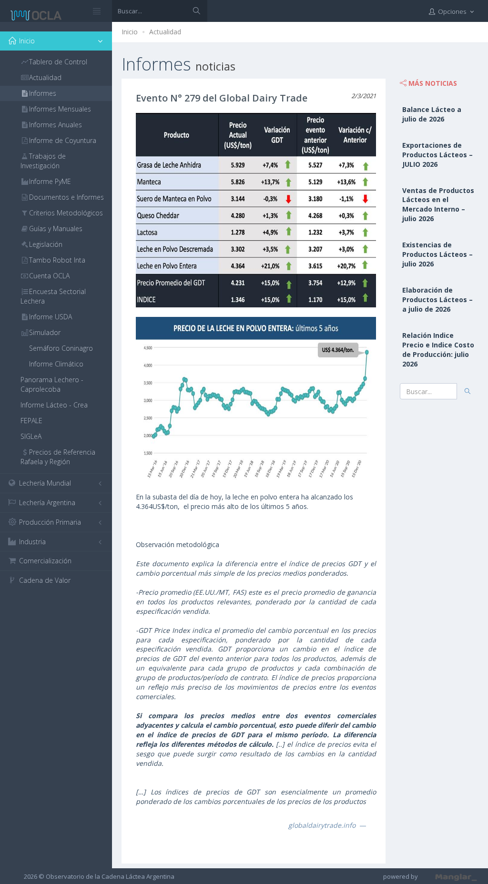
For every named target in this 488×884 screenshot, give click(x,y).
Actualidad (165, 31)
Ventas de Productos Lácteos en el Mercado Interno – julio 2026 (438, 205)
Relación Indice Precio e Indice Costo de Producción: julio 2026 (438, 349)
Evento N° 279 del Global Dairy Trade (221, 97)
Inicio (130, 31)
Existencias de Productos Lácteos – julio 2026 (437, 254)
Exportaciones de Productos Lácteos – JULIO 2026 (437, 155)
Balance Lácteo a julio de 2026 (431, 114)
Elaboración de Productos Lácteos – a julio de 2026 (437, 299)
